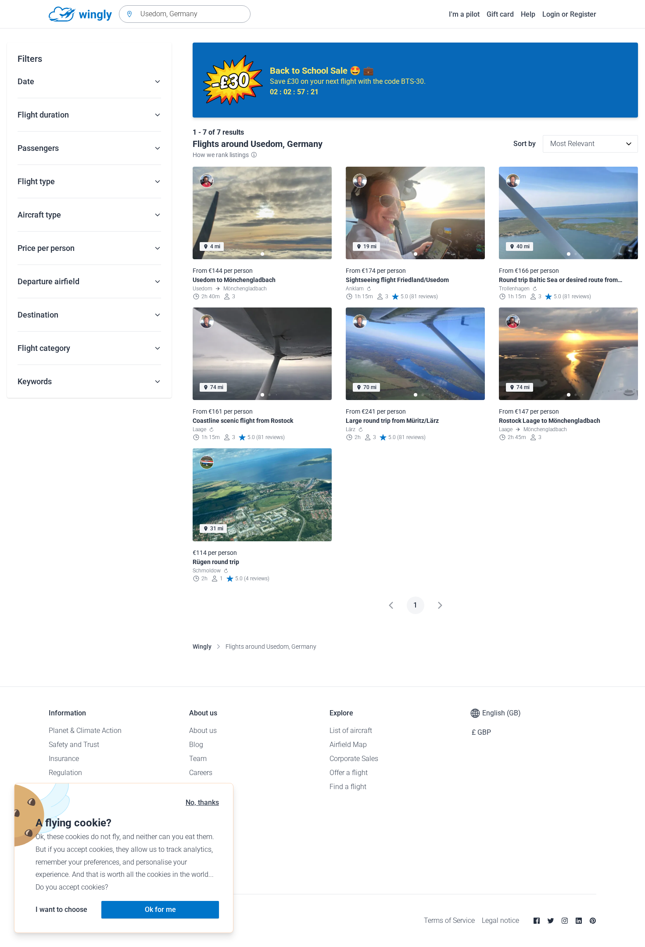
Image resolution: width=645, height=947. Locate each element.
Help (528, 14)
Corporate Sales (354, 758)
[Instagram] (564, 920)
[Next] (440, 605)
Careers (200, 772)
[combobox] (185, 14)
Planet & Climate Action (85, 730)
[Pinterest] (592, 920)
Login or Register (569, 14)
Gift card (500, 14)
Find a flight (348, 787)
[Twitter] (550, 920)
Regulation (65, 772)
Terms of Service (449, 920)
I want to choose (61, 909)
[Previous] (391, 605)
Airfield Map (348, 744)
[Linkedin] (578, 920)
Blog (196, 744)
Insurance (64, 758)
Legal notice (500, 920)
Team (198, 758)
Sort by (524, 143)
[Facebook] (536, 920)
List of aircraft (351, 730)
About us (203, 730)
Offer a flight (349, 772)
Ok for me (160, 909)
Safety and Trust (74, 744)
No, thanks (202, 802)
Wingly (202, 646)
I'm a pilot (464, 14)
